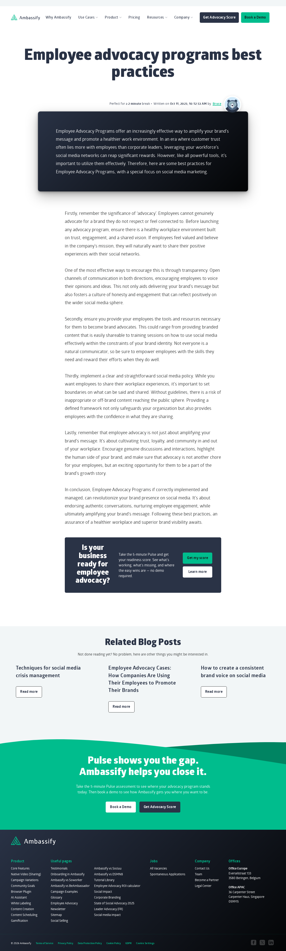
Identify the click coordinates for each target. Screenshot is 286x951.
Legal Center (203, 886)
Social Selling (59, 920)
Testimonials (59, 868)
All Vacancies (158, 868)
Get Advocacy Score (219, 17)
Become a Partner (207, 880)
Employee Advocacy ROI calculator (117, 886)
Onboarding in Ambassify (67, 874)
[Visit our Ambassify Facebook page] (254, 942)
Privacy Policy (65, 943)
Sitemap (56, 915)
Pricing (134, 17)
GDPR (128, 943)
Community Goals (23, 886)
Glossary (56, 897)
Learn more (197, 571)
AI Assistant (19, 897)
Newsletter (58, 909)
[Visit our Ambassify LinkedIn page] (271, 942)
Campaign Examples (64, 891)
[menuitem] (58, 17)
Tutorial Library (104, 880)
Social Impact (103, 891)
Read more (29, 691)
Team (198, 874)
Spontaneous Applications (167, 874)
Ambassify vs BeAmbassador (70, 886)
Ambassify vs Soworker (66, 880)
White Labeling (21, 903)
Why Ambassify (58, 17)
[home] (25, 17)
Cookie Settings (145, 943)
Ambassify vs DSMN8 (108, 874)
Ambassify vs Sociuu (108, 868)
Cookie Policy (113, 943)
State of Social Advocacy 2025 (114, 903)
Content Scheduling (24, 915)
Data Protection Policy (90, 943)
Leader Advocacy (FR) (108, 909)
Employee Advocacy (64, 903)
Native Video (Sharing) (26, 874)
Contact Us (202, 868)
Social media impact (107, 915)
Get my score (197, 557)
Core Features (20, 868)
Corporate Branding (107, 897)
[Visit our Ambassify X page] (262, 942)
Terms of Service (44, 943)
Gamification (19, 920)
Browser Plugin (21, 891)
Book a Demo (255, 17)
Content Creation (22, 909)
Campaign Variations (24, 880)
